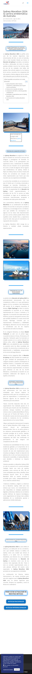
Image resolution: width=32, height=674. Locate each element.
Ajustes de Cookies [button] (8, 669)
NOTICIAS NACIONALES (16, 601)
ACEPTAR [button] (17, 669)
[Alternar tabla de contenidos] (25, 81)
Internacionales (7, 21)
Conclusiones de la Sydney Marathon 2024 (15, 98)
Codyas (26, 672)
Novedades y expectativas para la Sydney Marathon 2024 (16, 95)
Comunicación (8, 19)
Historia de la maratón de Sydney (14, 89)
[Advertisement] (16, 634)
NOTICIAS (14, 21)
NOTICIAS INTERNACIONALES (16, 608)
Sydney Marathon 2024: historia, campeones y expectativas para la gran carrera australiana (16, 85)
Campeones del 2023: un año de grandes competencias (16, 91)
